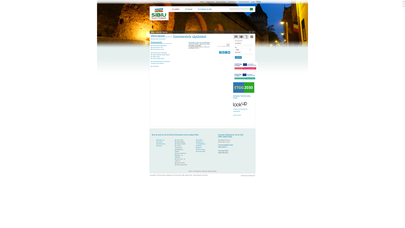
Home (202, 2)
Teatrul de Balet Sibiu (158, 58)
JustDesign (251, 175)
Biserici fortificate (181, 153)
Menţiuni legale (212, 171)
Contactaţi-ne (232, 2)
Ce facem (188, 9)
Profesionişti (210, 2)
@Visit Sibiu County (224, 142)
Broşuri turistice (221, 2)
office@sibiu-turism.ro (224, 140)
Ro (260, 2)
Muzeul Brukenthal (181, 165)
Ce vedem (175, 9)
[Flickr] (248, 142)
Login (253, 2)
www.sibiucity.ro (223, 152)
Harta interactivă (244, 2)
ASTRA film (155, 66)
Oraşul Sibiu (179, 140)
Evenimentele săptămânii (159, 45)
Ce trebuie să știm (205, 9)
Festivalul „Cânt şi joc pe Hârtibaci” (200, 42)
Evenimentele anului (158, 49)
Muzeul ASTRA (180, 163)
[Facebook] (248, 140)
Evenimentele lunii (157, 47)
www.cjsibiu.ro (222, 147)
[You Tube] (248, 144)
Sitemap (204, 171)
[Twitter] (250, 142)
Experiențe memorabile (158, 39)
